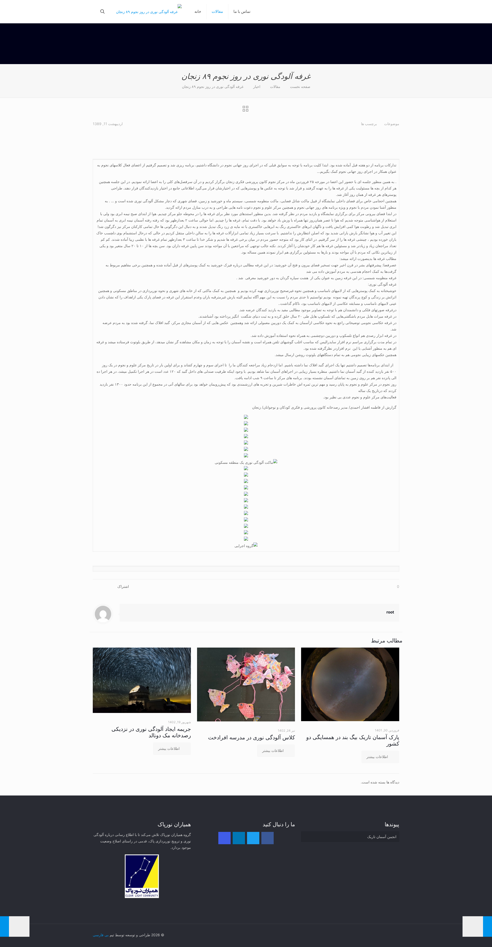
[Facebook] (267, 838)
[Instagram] (224, 838)
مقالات (275, 86)
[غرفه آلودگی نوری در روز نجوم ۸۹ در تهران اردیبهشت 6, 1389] (14, 926)
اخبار (256, 86)
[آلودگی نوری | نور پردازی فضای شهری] (149, 11)
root (390, 612)
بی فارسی (101, 935)
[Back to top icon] (393, 934)
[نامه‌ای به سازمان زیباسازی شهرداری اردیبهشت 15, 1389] (477, 926)
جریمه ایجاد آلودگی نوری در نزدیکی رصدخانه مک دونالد (151, 732)
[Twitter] (253, 838)
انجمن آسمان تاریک (381, 836)
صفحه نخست (300, 86)
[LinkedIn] (239, 838)
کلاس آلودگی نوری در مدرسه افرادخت (251, 737)
